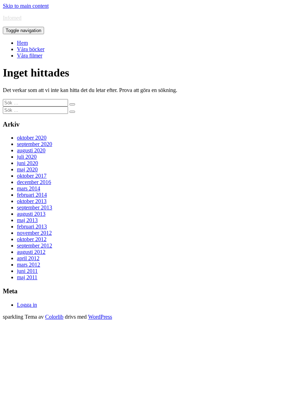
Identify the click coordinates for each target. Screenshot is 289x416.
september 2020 (34, 144)
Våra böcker (30, 49)
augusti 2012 (31, 252)
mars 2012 (28, 265)
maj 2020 (27, 169)
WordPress (100, 317)
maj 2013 (27, 220)
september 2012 (34, 246)
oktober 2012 (32, 239)
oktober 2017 (32, 176)
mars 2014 (28, 188)
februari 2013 (32, 227)
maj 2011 (27, 277)
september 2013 (34, 207)
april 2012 (28, 258)
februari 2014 (32, 195)
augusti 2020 (31, 150)
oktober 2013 (32, 201)
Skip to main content (26, 6)
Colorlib (54, 317)
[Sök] (72, 104)
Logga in (27, 305)
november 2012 (34, 233)
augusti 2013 (31, 214)
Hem (22, 43)
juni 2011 (27, 271)
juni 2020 (27, 163)
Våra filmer (29, 56)
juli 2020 (27, 157)
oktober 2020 (32, 138)
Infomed (12, 18)
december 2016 (34, 182)
